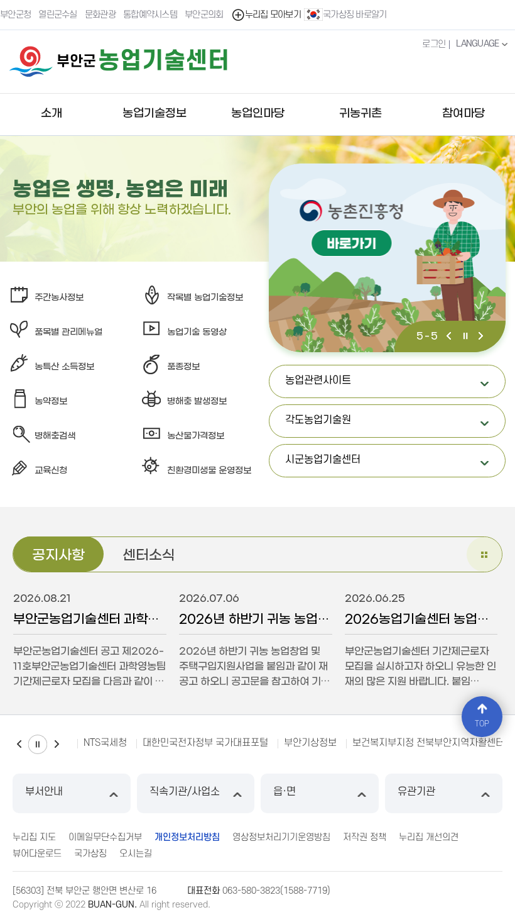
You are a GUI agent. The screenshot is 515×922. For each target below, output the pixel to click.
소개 (51, 113)
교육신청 (51, 470)
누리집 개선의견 (428, 837)
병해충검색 (55, 436)
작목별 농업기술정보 (205, 297)
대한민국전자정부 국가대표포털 (205, 742)
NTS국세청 (105, 742)
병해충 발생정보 (197, 401)
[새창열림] (387, 258)
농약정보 (51, 401)
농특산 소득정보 (64, 367)
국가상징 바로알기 (355, 14)
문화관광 (100, 14)
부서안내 (44, 791)
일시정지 (465, 337)
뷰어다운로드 (37, 853)
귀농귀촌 (360, 113)
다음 (480, 337)
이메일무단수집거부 (105, 837)
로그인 (433, 44)
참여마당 (463, 113)
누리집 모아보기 (273, 14)
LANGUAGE (478, 43)
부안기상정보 (310, 742)
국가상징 (90, 853)
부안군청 (15, 14)
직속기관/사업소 (184, 791)
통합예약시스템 (150, 14)
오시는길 (135, 853)
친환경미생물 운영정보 (209, 470)
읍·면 (284, 791)
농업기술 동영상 (197, 332)
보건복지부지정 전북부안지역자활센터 (428, 742)
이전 (450, 337)
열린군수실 (57, 14)
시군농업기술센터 (387, 465)
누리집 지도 (34, 837)
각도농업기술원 (387, 426)
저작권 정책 (364, 837)
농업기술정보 (154, 113)
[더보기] (484, 554)
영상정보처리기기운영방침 (281, 837)
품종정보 (183, 367)
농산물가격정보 (195, 436)
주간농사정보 (59, 297)
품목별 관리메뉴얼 (68, 332)
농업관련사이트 (387, 386)
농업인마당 (258, 113)
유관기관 (416, 791)
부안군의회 (204, 14)
